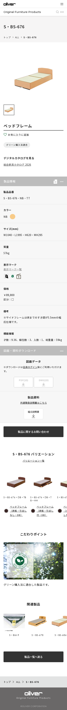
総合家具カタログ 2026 (17, 164)
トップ (7, 37)
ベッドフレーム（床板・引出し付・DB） (45, 511)
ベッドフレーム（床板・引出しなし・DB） (18, 511)
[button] (60, 181)
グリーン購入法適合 (17, 144)
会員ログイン (30, 367)
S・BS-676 (29, 37)
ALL (17, 37)
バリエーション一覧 (33, 460)
